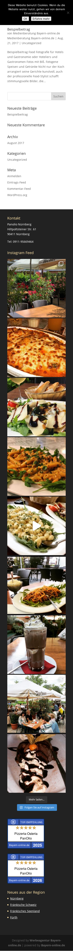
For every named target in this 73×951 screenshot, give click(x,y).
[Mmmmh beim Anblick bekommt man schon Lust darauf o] (36, 763)
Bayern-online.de (53, 945)
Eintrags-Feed (16, 182)
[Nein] (68, 13)
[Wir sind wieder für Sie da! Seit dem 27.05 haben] (36, 288)
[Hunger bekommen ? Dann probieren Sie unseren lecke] (36, 407)
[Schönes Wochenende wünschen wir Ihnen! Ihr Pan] (36, 526)
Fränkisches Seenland (25, 911)
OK (25, 18)
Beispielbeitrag (18, 29)
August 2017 (15, 143)
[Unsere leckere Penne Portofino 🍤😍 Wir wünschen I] (36, 466)
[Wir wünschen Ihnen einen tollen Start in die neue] (36, 347)
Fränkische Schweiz (23, 905)
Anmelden (14, 176)
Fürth (13, 917)
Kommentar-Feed (19, 189)
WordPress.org (17, 195)
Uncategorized (31, 43)
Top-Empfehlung (31, 822)
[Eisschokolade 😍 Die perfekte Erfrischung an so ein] (36, 644)
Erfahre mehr (41, 18)
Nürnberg (17, 898)
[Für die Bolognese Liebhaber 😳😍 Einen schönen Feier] (36, 585)
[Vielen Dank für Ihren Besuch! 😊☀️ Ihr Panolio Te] (36, 704)
